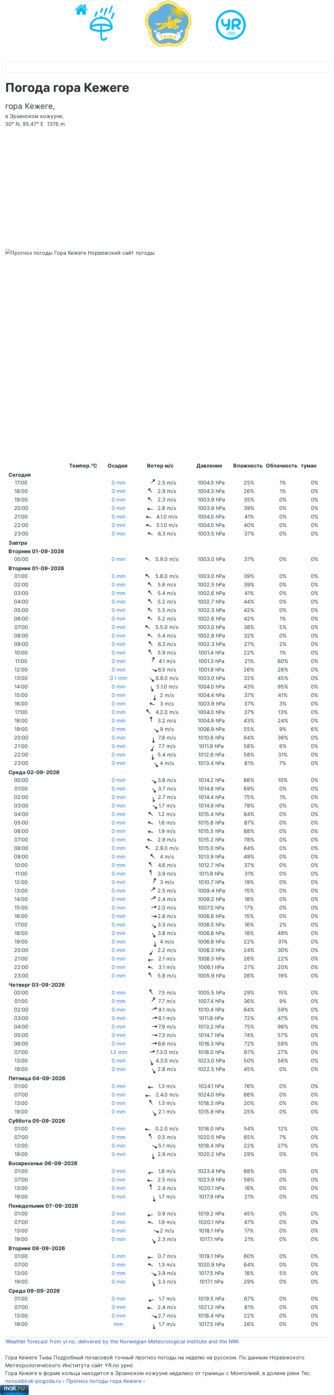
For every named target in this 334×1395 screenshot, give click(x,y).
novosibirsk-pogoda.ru (33, 1381)
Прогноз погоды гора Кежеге (104, 1381)
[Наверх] (322, 1383)
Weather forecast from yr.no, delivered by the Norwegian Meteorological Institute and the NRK (123, 1341)
